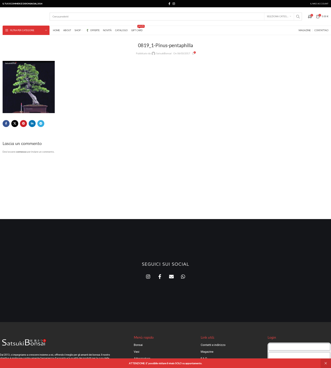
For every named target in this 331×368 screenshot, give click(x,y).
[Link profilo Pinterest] (23, 123)
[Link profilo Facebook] (169, 3)
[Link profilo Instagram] (173, 3)
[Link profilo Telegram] (40, 123)
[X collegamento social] (14, 123)
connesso (21, 151)
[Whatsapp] (183, 276)
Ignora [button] (326, 363)
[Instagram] (148, 276)
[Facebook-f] (159, 276)
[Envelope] (171, 276)
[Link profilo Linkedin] (32, 123)
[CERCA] (298, 17)
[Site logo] (24, 16)
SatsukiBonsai (163, 53)
